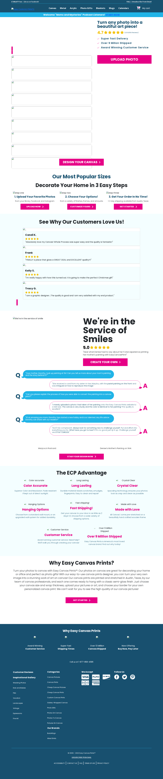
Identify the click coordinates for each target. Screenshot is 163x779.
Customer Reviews (23, 672)
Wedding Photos (19, 683)
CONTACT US (72, 763)
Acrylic (73, 8)
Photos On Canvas (54, 713)
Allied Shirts (51, 738)
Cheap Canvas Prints (55, 692)
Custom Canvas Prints (56, 697)
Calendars (123, 8)
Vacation (16, 698)
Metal (63, 8)
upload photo (124, 59)
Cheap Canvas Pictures (56, 687)
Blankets (100, 8)
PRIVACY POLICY (103, 763)
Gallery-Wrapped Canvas (57, 703)
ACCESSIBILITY (59, 763)
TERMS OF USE (90, 763)
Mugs (112, 8)
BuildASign (51, 733)
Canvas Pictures (53, 677)
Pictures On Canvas (55, 723)
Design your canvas (80, 162)
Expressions (17, 713)
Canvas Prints (52, 682)
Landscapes (18, 703)
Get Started (80, 600)
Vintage (16, 708)
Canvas (52, 8)
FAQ (128, 2)
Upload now (33, 206)
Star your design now (80, 456)
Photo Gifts (86, 8)
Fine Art (15, 718)
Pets (14, 693)
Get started (127, 206)
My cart (144, 8)
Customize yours (80, 206)
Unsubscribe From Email (142, 2)
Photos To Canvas (54, 718)
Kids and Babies (19, 688)
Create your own (104, 362)
